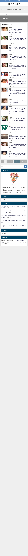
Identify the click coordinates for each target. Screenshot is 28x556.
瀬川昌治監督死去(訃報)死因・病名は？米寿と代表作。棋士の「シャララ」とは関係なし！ (17, 49)
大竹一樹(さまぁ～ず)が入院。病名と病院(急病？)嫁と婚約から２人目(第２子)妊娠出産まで (17, 83)
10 (11, 161)
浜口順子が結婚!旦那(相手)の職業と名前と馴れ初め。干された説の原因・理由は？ (17, 40)
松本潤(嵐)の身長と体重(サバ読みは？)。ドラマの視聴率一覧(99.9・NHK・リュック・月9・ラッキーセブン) (17, 129)
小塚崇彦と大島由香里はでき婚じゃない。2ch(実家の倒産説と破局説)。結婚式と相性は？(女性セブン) (17, 58)
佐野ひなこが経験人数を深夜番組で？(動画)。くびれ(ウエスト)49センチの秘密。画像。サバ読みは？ (17, 146)
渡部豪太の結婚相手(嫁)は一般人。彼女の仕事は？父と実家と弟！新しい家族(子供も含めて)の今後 (17, 155)
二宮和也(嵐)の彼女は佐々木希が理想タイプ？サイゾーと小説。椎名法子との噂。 (17, 120)
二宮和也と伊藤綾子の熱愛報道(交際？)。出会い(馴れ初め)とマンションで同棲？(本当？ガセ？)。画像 (17, 31)
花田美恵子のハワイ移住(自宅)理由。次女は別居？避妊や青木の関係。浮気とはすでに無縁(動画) (17, 67)
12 (22, 161)
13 (25, 161)
